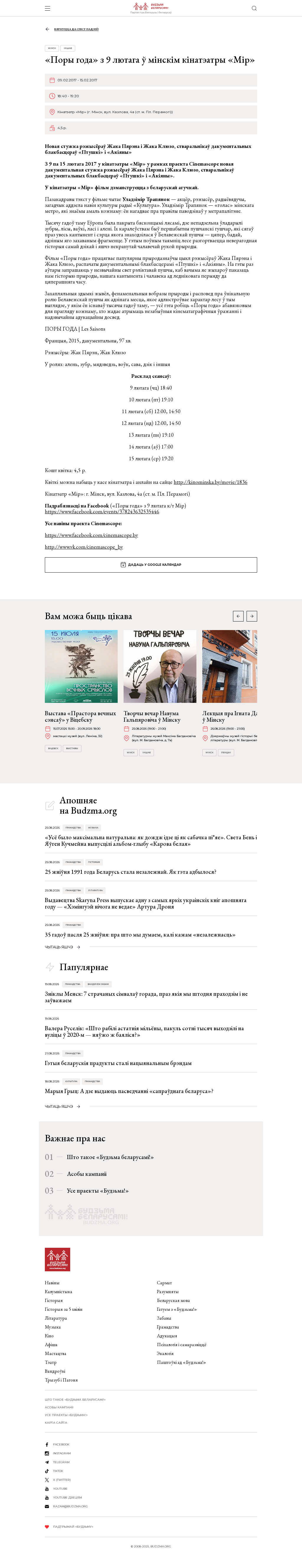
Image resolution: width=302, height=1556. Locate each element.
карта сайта (56, 1423)
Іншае (68, 48)
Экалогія (165, 1353)
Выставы (72, 748)
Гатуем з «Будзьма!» (177, 1309)
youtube (60, 1489)
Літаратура (95, 890)
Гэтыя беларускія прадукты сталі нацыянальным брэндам (118, 1063)
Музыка (93, 827)
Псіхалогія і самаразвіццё (181, 1344)
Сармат (164, 1283)
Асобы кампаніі (86, 1174)
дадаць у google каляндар (154, 565)
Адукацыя (167, 1336)
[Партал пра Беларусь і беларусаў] (151, 8)
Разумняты (168, 1291)
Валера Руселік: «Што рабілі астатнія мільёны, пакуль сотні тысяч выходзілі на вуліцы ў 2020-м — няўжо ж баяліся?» (144, 1031)
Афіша (51, 1344)
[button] (252, 616)
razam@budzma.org (70, 1506)
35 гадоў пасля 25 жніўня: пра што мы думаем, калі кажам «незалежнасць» (140, 934)
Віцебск (53, 748)
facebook (61, 1444)
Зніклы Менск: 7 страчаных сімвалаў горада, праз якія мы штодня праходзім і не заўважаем (146, 997)
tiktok (58, 1471)
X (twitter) (62, 1480)
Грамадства (73, 827)
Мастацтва (55, 1353)
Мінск (52, 48)
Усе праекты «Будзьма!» (98, 1190)
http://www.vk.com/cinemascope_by (84, 546)
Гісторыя (94, 862)
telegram (61, 1462)
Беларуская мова (173, 1300)
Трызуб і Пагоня (61, 1380)
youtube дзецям (67, 1497)
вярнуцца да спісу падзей (76, 29)
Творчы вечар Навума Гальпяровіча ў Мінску (152, 716)
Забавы (164, 1318)
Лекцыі (226, 752)
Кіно (49, 1336)
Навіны (52, 1283)
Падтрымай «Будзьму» (73, 1527)
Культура (71, 1081)
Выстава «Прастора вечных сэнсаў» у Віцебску (80, 716)
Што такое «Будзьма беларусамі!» (110, 1157)
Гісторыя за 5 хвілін (64, 1309)
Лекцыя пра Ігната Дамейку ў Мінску (238, 716)
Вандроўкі (55, 1371)
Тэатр (51, 1362)
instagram (62, 1453)
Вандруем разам (98, 984)
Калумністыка (58, 1291)
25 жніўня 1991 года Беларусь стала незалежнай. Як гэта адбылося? (130, 872)
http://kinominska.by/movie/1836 (210, 482)
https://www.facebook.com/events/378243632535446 (102, 511)
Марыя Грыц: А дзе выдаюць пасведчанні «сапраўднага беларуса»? (129, 1091)
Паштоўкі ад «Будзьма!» (181, 1362)
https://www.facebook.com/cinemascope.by (91, 535)
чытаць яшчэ (59, 947)
